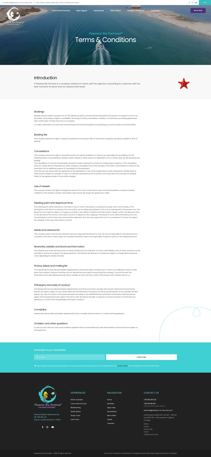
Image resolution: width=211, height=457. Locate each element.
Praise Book (126, 453)
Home (109, 400)
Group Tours (75, 415)
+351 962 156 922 (150, 400)
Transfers (110, 423)
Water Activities (77, 400)
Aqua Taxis (111, 407)
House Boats (112, 411)
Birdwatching (76, 407)
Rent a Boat (111, 415)
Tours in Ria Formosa (78, 404)
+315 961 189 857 (150, 404)
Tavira (146, 432)
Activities (110, 404)
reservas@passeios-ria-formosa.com (158, 410)
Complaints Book (138, 453)
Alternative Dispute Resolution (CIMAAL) (161, 453)
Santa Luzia (148, 429)
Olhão (146, 424)
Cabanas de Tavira (151, 434)
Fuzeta (146, 426)
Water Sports (76, 411)
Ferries (109, 419)
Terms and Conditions (112, 453)
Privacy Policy (122, 366)
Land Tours (75, 419)
